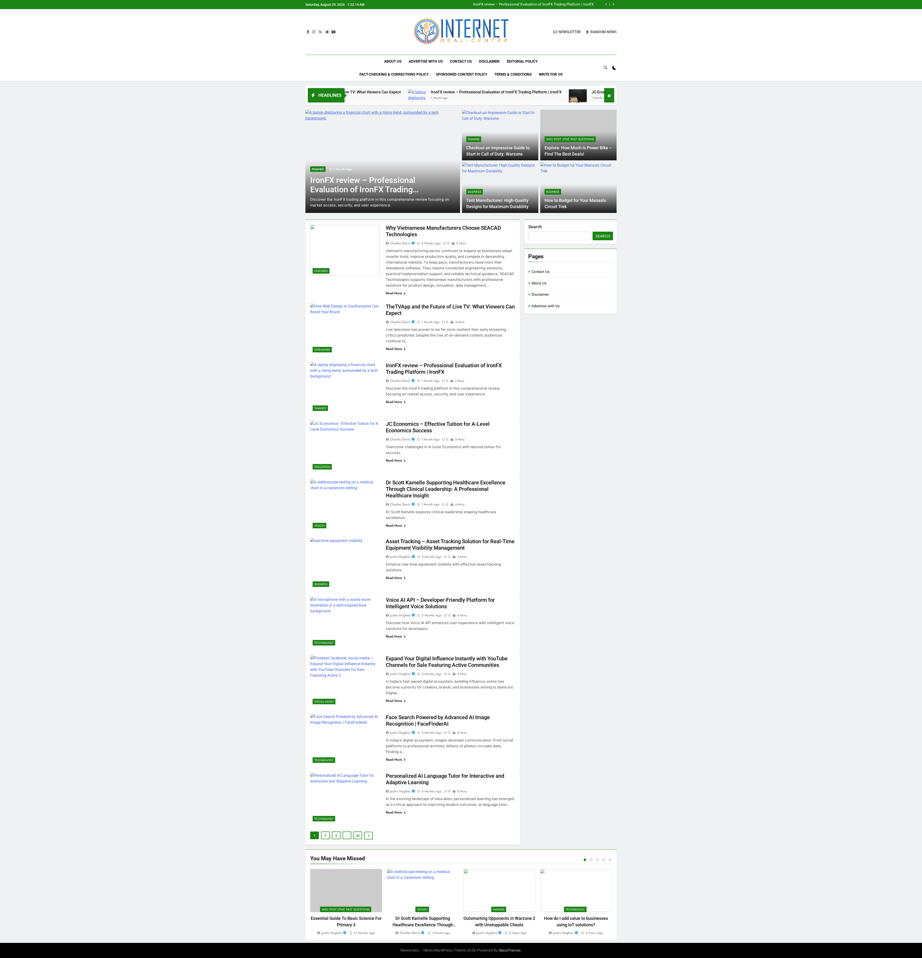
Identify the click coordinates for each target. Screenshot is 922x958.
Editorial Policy (522, 61)
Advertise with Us (426, 61)
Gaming (473, 139)
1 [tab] (585, 860)
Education (331, 175)
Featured (321, 271)
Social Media (324, 701)
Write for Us (551, 74)
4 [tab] (603, 860)
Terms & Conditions (513, 74)
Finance (320, 408)
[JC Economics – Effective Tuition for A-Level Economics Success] (514, 98)
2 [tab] (591, 860)
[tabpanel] (346, 902)
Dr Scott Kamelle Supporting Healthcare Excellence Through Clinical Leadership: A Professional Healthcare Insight (445, 489)
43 (358, 835)
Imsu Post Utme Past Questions (570, 139)
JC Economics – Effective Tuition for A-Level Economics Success (540, 4)
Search (535, 226)
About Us (392, 61)
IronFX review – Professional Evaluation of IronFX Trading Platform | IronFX (432, 92)
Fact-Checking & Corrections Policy (394, 74)
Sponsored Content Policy (461, 74)
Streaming (322, 350)
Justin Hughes (400, 556)
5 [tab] (610, 860)
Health (319, 526)
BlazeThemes (510, 950)
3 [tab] (597, 860)
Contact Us (461, 61)
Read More (394, 293)
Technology (324, 643)
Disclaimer (489, 61)
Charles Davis (400, 243)
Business (474, 192)
